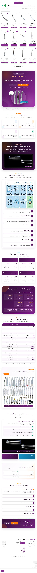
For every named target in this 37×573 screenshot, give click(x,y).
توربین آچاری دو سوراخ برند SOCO (33, 41)
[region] (18, 342)
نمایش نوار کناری (33, 10)
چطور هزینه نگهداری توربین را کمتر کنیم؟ (27, 513)
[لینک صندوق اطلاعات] (5, 5)
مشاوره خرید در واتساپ (13, 84)
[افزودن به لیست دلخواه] (29, 13)
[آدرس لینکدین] (5, 544)
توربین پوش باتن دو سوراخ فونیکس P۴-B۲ (14, 59)
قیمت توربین (15, 108)
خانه (35, 8)
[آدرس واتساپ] (3, 544)
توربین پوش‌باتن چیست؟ (29, 506)
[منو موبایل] (36, 3)
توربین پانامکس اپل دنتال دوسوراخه (5, 41)
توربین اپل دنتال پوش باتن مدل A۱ (14, 41)
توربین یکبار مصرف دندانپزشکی (5, 59)
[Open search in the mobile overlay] (21, 5)
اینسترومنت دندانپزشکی (30, 8)
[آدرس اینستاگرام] (3, 542)
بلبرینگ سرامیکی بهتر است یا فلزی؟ (28, 499)
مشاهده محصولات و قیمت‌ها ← (23, 84)
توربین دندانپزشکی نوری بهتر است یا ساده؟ (27, 489)
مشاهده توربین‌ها (14, 523)
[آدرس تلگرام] (4, 546)
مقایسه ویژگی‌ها (21, 108)
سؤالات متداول (5, 108)
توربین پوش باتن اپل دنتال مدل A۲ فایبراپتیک (33, 59)
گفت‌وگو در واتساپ (7, 523)
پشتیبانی (35, 562)
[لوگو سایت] (18, 1)
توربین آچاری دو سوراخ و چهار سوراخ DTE (23, 41)
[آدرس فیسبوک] (5, 542)
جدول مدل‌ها (10, 108)
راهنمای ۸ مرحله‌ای (26, 108)
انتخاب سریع (32, 108)
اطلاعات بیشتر (6, 570)
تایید (2, 570)
